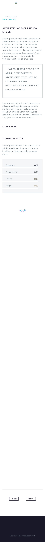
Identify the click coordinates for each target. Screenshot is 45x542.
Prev (14, 499)
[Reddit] (33, 482)
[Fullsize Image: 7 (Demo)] (22, 441)
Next (30, 499)
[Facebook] (11, 482)
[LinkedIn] (29, 482)
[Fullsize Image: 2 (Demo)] (22, 306)
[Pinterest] (20, 482)
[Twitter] (16, 482)
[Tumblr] (24, 482)
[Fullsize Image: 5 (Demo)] (22, 396)
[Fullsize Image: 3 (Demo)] (22, 351)
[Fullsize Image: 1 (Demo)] (22, 261)
